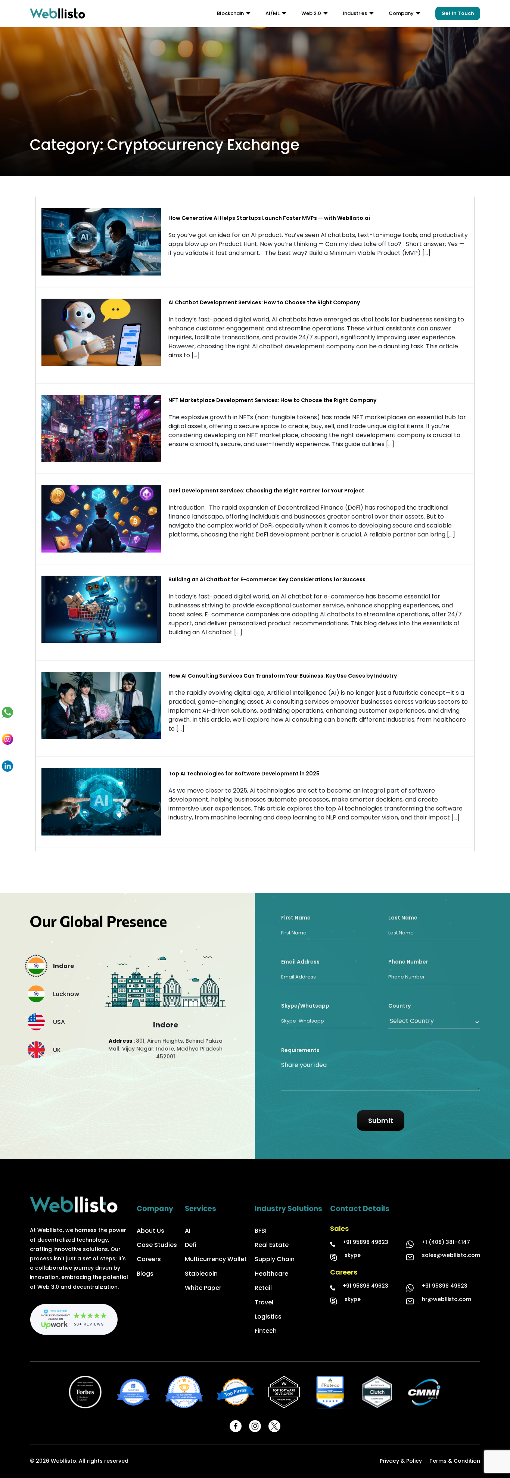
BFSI (261, 1230)
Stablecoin (201, 1273)
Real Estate (272, 1245)
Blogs (145, 1273)
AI (187, 1230)
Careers (149, 1259)
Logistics (268, 1316)
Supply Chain (275, 1259)
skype (353, 1255)
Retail (263, 1287)
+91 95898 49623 (365, 1242)
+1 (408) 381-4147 (446, 1242)
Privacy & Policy (401, 1461)
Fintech (266, 1330)
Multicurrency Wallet (216, 1259)
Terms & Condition (454, 1461)
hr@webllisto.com (446, 1299)
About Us (150, 1230)
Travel (264, 1302)
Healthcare (271, 1273)
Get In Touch (457, 13)
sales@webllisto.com (451, 1255)
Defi (190, 1245)
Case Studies (157, 1245)
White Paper (203, 1287)
